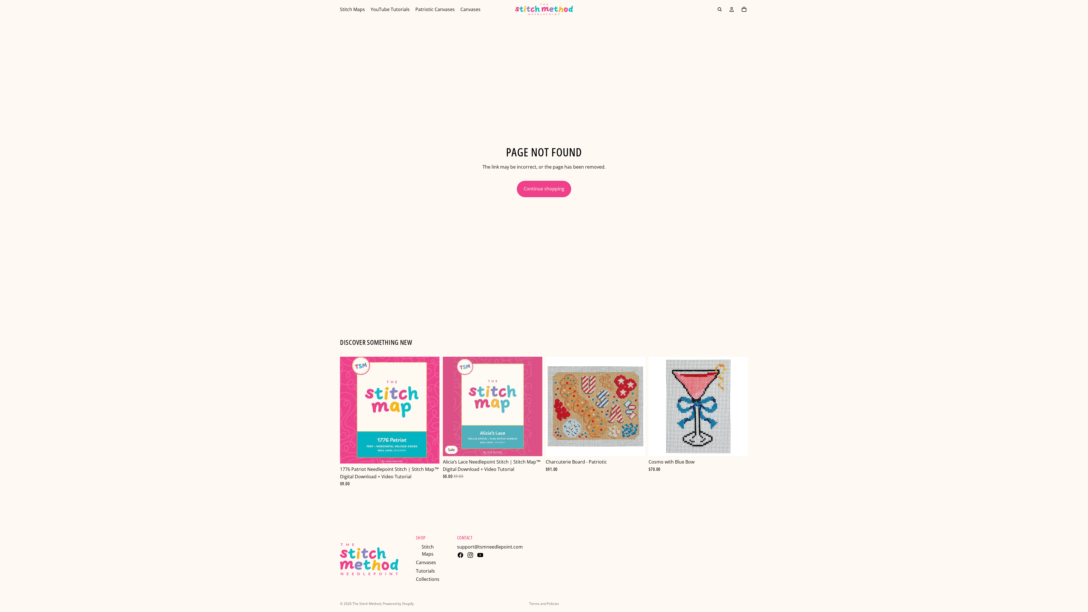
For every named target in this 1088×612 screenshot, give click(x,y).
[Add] (431, 455)
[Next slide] (533, 406)
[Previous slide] (451, 406)
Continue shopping (544, 189)
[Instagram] (470, 555)
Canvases (426, 562)
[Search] (719, 9)
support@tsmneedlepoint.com (490, 547)
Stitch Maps (428, 550)
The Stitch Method (366, 603)
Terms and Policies (544, 603)
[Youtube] (480, 555)
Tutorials (425, 571)
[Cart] (744, 9)
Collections (427, 579)
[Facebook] (460, 555)
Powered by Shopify (398, 603)
